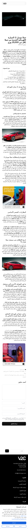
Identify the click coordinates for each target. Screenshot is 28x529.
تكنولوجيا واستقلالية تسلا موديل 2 (17, 74)
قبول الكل (14, 522)
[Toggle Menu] (6, 3)
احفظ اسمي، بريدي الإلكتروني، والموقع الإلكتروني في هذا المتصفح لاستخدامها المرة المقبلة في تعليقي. (13, 418)
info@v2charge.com (20, 473)
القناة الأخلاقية (23, 490)
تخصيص (20, 526)
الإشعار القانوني (22, 484)
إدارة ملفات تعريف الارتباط (20, 497)
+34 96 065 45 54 (21, 470)
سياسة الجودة (23, 494)
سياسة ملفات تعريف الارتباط (19, 487)
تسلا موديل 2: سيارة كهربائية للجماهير (16, 71)
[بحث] (7, 450)
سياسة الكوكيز (23, 515)
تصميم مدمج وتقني (20, 72)
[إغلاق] (1, 506)
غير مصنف (22, 369)
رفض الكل (8, 526)
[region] (14, 517)
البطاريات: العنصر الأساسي (19, 75)
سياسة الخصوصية (22, 481)
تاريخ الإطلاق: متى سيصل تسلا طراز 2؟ (16, 77)
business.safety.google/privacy (19, 519)
